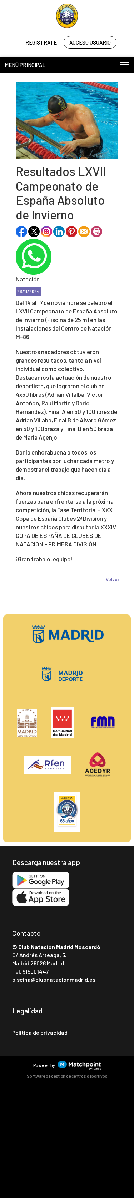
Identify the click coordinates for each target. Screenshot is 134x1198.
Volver (112, 579)
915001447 (36, 971)
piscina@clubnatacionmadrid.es (53, 979)
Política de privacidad (40, 1032)
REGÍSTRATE (41, 42)
